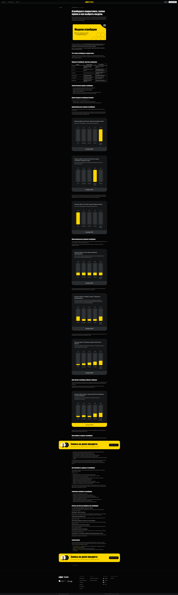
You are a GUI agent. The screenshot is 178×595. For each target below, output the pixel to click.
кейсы (76, 548)
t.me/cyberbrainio (80, 549)
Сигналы (81, 588)
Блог (105, 582)
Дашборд (81, 584)
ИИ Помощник (82, 578)
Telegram (106, 578)
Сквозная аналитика (83, 580)
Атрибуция (81, 582)
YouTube (106, 580)
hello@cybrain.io (78, 546)
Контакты (112, 578)
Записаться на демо (113, 557)
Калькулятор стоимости (94, 578)
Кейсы (106, 584)
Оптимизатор (82, 586)
